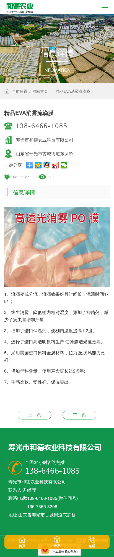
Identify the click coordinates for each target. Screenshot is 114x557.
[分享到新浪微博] (55, 165)
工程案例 (34, 415)
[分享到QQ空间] (38, 165)
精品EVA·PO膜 (79, 415)
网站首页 (40, 91)
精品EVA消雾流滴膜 (73, 91)
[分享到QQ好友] (46, 165)
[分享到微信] (64, 165)
